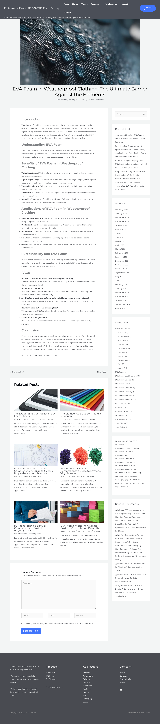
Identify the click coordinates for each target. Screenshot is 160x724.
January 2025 (121, 257)
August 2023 (120, 308)
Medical (133, 476)
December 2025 (122, 217)
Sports (120, 368)
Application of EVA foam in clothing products (40, 355)
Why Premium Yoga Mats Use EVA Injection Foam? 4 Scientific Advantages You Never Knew (130, 175)
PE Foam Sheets (122, 411)
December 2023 (122, 292)
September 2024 (122, 273)
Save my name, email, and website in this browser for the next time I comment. (59, 623)
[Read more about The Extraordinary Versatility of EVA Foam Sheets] (36, 400)
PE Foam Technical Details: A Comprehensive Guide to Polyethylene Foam (31, 528)
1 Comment (19, 476)
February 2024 (121, 284)
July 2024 (119, 280)
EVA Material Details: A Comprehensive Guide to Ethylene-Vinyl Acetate (81, 471)
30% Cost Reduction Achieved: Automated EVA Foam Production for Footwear (130, 186)
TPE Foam (119, 415)
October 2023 (121, 300)
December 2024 (122, 261)
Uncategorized (121, 419)
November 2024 (122, 265)
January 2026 (121, 214)
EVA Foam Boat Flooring (126, 376)
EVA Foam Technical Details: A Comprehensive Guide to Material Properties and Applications (34, 471)
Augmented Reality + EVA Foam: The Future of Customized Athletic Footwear (130, 138)
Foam (136, 473)
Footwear (121, 352)
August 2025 (120, 229)
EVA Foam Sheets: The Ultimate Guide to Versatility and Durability (79, 526)
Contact (67, 12)
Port (119, 364)
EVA (133, 441)
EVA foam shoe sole (123, 395)
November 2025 (122, 221)
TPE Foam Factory (54, 687)
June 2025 (119, 237)
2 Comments (65, 419)
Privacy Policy (126, 679)
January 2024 (121, 288)
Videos (84, 4)
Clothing (72, 100)
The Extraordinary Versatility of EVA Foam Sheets (34, 414)
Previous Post (17, 372)
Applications (111, 4)
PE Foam (29, 534)
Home (75, 4)
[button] (100, 4)
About (125, 4)
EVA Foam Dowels (123, 380)
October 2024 (121, 269)
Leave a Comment (95, 100)
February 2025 (121, 253)
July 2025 (119, 233)
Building (121, 340)
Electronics (122, 348)
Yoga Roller (120, 427)
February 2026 (121, 210)
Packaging (122, 360)
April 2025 (119, 245)
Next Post (102, 372)
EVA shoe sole (121, 403)
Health (120, 356)
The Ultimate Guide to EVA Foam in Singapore (81, 414)
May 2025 (119, 241)
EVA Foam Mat (121, 384)
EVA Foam (29, 476)
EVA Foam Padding (123, 388)
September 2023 (122, 304)
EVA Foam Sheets (38, 419)
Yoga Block (120, 423)
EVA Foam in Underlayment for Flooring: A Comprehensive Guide (130, 567)
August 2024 (120, 277)
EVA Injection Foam (123, 399)
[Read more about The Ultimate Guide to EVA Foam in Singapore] (82, 400)
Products (95, 4)
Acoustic (121, 332)
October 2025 (121, 225)
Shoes (127, 483)
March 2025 (120, 249)
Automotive (122, 336)
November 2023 (122, 296)
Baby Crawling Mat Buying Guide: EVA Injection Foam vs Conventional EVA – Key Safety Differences (131, 164)
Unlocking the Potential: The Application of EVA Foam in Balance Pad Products (130, 527)
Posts (66, 4)
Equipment (121, 441)
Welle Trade (31, 713)
